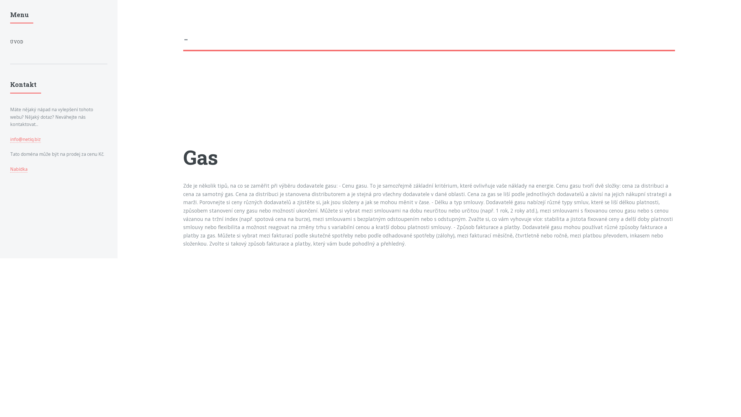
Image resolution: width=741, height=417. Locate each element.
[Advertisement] (357, 103)
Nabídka (18, 169)
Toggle (131, 17)
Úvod (17, 42)
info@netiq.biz (25, 139)
